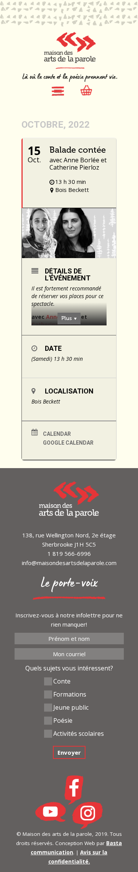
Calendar (57, 434)
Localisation (69, 391)
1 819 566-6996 (69, 553)
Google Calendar (68, 443)
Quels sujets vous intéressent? (69, 668)
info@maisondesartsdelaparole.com (69, 563)
